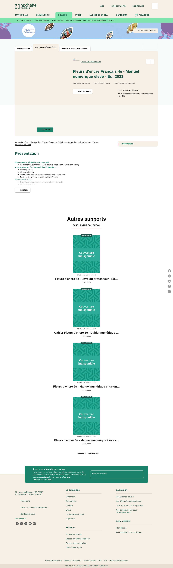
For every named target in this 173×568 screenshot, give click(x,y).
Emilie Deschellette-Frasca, (86, 142)
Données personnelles (53, 560)
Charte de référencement (118, 560)
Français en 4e (57, 20)
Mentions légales (89, 560)
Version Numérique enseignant (75, 48)
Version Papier (23, 48)
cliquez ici (48, 479)
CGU (100, 560)
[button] (100, 6)
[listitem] (17, 523)
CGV (105, 560)
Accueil (20, 20)
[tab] (23, 15)
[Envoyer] (141, 474)
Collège (28, 20)
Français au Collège (41, 20)
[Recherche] (155, 6)
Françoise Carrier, (33, 142)
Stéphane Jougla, (66, 142)
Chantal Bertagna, (50, 142)
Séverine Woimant (23, 145)
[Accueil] (25, 6)
